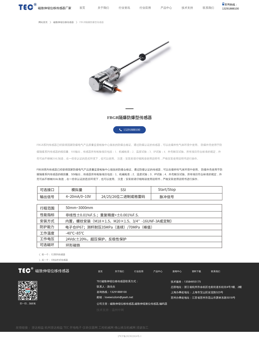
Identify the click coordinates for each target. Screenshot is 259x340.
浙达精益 (38, 327)
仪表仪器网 (90, 327)
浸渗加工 (142, 327)
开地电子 (76, 327)
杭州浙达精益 (54, 327)
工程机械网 (106, 327)
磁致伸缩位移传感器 (63, 22)
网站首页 (43, 22)
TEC (66, 327)
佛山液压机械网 (125, 327)
